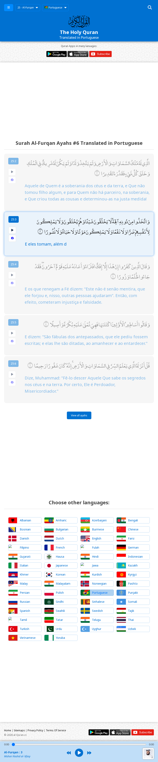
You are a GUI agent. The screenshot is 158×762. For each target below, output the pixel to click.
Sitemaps (19, 730)
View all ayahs (79, 415)
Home (7, 730)
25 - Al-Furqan (25, 7)
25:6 (13, 363)
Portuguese (55, 7)
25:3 (13, 219)
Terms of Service (56, 730)
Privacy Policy (35, 730)
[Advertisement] (79, 97)
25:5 (13, 322)
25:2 (13, 161)
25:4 (13, 264)
